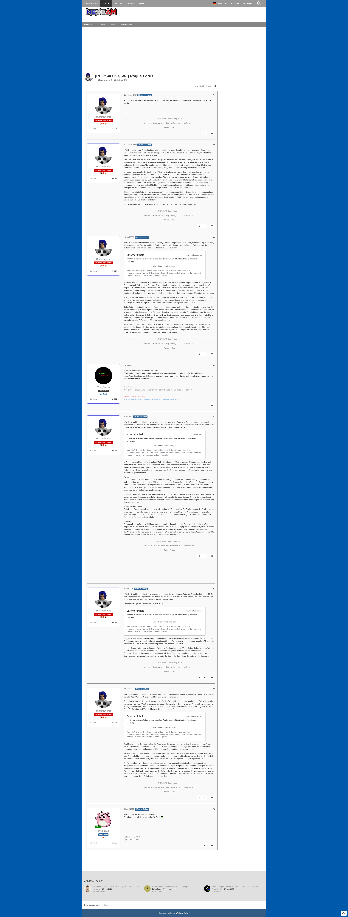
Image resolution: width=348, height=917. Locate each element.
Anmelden (235, 3)
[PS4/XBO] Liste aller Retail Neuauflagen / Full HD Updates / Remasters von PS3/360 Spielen (129, 887)
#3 (214, 237)
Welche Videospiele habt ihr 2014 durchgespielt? (171, 887)
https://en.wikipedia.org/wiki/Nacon (138, 376)
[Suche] (259, 3)
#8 (214, 809)
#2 (214, 145)
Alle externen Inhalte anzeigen (164, 266)
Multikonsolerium (98, 891)
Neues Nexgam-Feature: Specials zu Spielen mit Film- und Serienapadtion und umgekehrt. (247, 887)
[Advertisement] (128, 50)
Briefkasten (216, 891)
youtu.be (197, 434)
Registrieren (247, 3)
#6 (214, 589)
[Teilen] (215, 86)
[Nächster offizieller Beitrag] (204, 133)
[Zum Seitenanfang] (344, 913)
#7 (214, 689)
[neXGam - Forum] (174, 12)
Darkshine (96, 889)
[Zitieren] (212, 133)
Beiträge (93, 129)
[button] (220, 3)
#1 (214, 95)
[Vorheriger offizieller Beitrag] (199, 226)
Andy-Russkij (217, 889)
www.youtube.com (193, 255)
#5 (214, 417)
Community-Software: (174, 913)
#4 (214, 365)
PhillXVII (134, 837)
